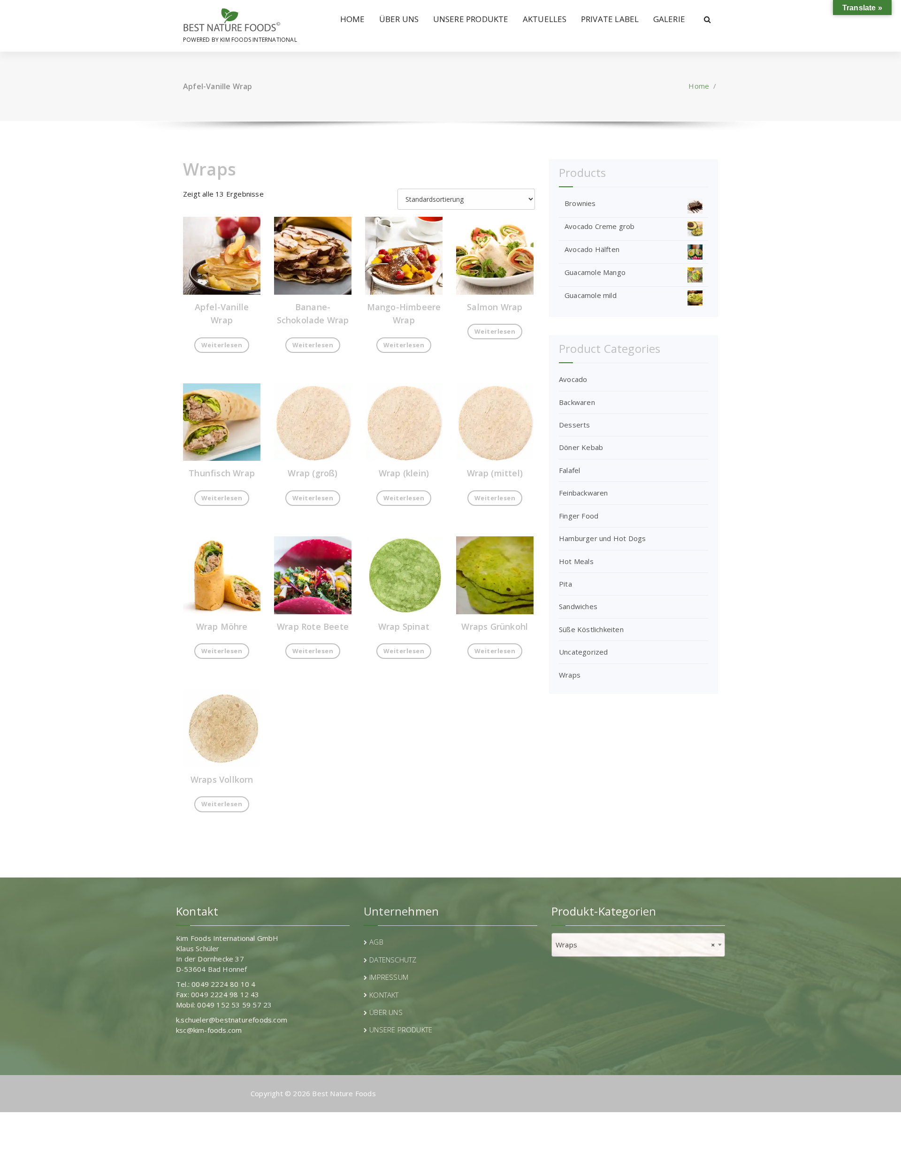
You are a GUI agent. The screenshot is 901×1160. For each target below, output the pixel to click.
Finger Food (578, 515)
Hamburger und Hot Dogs (602, 538)
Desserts (574, 424)
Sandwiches (578, 606)
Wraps (569, 674)
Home (698, 86)
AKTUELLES (545, 19)
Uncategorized (583, 651)
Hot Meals (576, 561)
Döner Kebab (581, 447)
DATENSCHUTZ (392, 959)
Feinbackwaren (583, 492)
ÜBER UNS (399, 19)
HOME (352, 19)
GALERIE (669, 19)
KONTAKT (383, 995)
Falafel (569, 470)
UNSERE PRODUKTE (471, 19)
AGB (376, 941)
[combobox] (638, 944)
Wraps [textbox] (635, 944)
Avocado (573, 379)
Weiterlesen (222, 345)
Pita (565, 583)
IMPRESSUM (388, 977)
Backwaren (577, 402)
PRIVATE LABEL (610, 19)
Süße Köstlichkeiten (591, 629)
